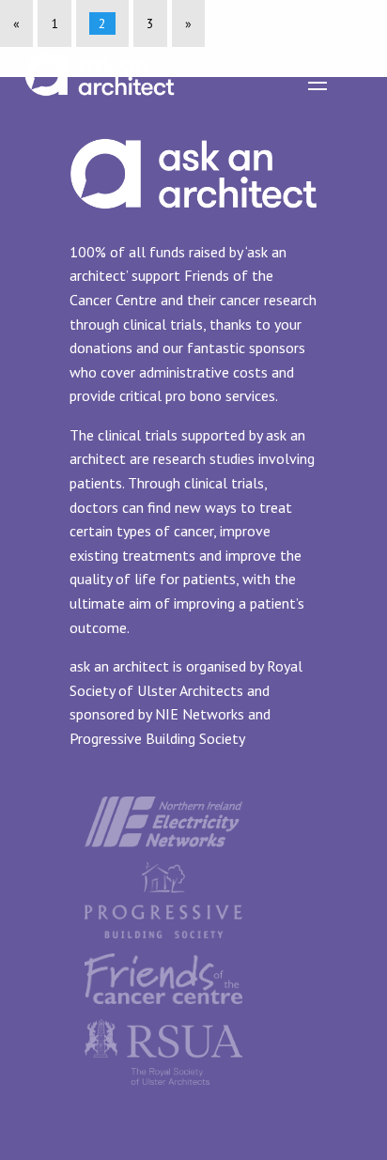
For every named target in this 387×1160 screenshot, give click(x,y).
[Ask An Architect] (99, 61)
